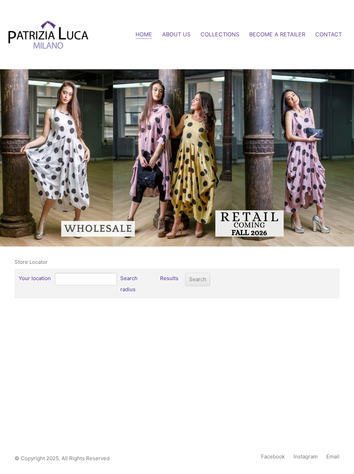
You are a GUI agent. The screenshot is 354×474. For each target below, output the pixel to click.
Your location (35, 278)
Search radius (129, 284)
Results (169, 278)
